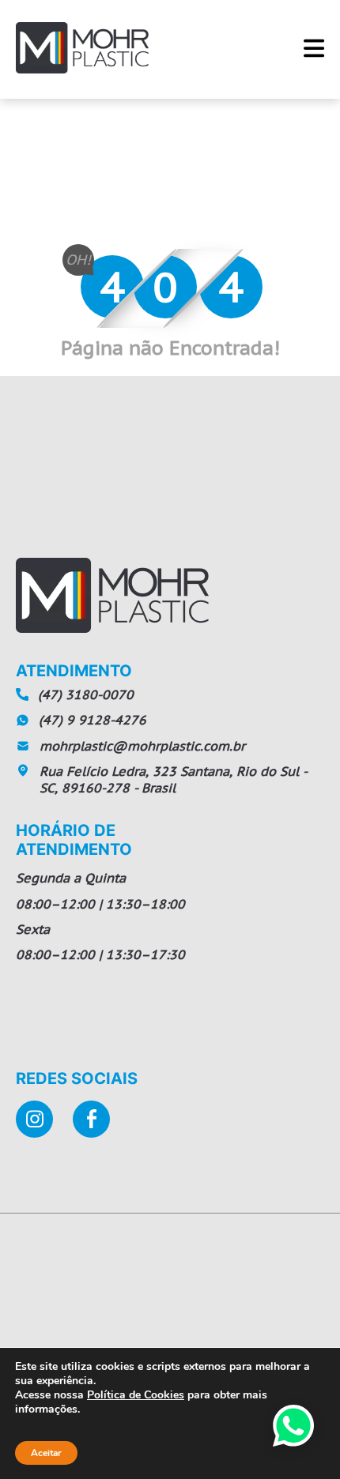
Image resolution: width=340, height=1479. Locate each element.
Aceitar (46, 1453)
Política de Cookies (135, 1394)
